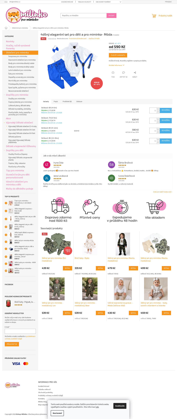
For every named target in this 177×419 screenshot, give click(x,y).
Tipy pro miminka (15, 170)
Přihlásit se (12, 344)
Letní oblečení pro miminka (19, 70)
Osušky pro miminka (16, 98)
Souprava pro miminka (17, 56)
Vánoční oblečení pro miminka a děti (17, 183)
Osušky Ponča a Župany (17, 154)
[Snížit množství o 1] (158, 112)
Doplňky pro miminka (17, 95)
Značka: (94, 38)
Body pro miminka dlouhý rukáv (21, 63)
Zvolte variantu (118, 55)
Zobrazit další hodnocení (162, 192)
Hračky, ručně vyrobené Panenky (18, 47)
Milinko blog (42, 402)
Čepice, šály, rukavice (16, 163)
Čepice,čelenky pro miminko (20, 102)
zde (97, 407)
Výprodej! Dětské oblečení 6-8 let (21, 133)
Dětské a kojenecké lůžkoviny (21, 146)
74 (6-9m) (84, 274)
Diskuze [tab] (79, 101)
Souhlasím (120, 406)
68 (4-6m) (158, 274)
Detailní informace (115, 65)
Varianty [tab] (46, 101)
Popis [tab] (56, 101)
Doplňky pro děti (14, 150)
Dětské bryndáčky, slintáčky (19, 109)
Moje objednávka (44, 405)
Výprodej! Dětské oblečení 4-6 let (21, 129)
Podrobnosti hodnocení (77, 38)
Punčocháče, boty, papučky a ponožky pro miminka (20, 113)
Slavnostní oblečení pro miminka (22, 60)
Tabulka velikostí (84, 2)
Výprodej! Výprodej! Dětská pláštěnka (19, 141)
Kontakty (41, 399)
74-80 (154, 318)
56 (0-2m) (51, 274)
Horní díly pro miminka (17, 80)
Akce (8, 118)
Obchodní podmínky (103, 2)
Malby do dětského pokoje (19, 188)
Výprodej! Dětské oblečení (19, 122)
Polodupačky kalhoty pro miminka (22, 84)
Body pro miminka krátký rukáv (21, 67)
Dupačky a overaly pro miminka (21, 77)
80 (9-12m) (92, 274)
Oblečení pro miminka (17, 52)
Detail (67, 268)
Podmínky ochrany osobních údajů (50, 395)
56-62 (116, 274)
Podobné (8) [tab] (67, 101)
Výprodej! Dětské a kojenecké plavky (20, 158)
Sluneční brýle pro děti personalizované (17, 176)
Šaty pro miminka (15, 73)
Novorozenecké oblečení (18, 91)
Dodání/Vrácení (67, 2)
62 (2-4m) (150, 274)
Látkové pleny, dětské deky (19, 105)
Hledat (111, 15)
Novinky (10, 41)
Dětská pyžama (14, 136)
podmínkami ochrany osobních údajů (20, 337)
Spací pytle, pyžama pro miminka (22, 87)
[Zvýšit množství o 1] (158, 109)
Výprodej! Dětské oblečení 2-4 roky (22, 126)
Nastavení (57, 413)
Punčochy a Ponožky (16, 166)
